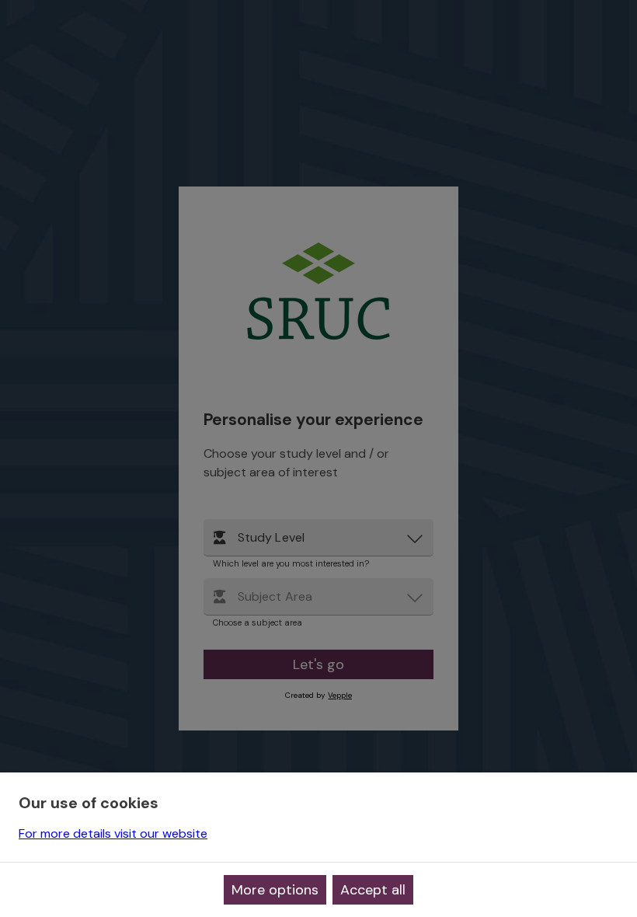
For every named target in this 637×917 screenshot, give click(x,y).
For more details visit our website (113, 833)
